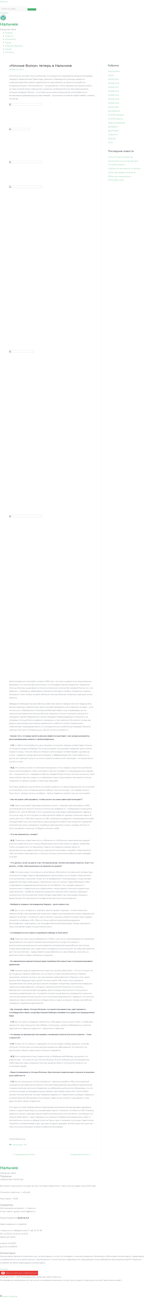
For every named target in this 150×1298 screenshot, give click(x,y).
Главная (8, 33)
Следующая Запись (81, 1154)
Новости (9, 36)
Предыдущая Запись (23, 1154)
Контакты (9, 52)
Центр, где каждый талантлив (121, 172)
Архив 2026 (113, 107)
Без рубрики (114, 111)
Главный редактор (13, 46)
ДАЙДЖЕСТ (113, 127)
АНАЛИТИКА (114, 71)
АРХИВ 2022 (113, 91)
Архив (8, 49)
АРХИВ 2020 (113, 83)
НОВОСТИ (14, 70)
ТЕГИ (21, 70)
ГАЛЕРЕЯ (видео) (116, 115)
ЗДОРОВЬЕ (113, 131)
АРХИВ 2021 (113, 87)
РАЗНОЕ (112, 139)
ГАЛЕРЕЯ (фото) (115, 119)
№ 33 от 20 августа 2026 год (120, 157)
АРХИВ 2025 (113, 103)
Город (8, 43)
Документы (10, 39)
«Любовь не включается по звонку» (124, 168)
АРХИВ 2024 (113, 99)
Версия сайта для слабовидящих (21, 1273)
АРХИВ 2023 (113, 95)
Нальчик (4, 2)
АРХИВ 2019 (113, 79)
